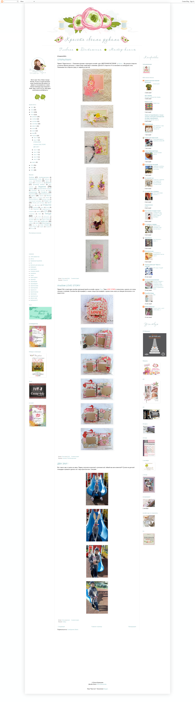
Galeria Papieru (33, 226)
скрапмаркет (34, 283)
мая (33, 133)
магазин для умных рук (37, 265)
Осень (146, 206)
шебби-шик (44, 221)
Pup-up (32, 228)
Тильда (48, 213)
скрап (32, 275)
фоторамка (46, 217)
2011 (32, 170)
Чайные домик (45, 219)
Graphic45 (48, 226)
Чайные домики (33, 221)
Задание (42, 187)
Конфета (44, 192)
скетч (38, 211)
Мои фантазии (149, 251)
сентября (35, 123)
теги (39, 214)
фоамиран (31, 217)
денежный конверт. (39, 184)
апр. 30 (36, 137)
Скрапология (149, 205)
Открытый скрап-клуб (151, 137)
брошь (47, 181)
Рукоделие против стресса (152, 119)
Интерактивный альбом (44, 188)
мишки (47, 197)
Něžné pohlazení (149, 306)
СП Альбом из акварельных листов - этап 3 (159, 254)
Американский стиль (35, 179)
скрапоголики (34, 285)
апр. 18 (36, 152)
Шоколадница (46, 223)
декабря (34, 116)
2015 (32, 112)
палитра (35, 207)
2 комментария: (75, 278)
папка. (42, 207)
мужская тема (45, 199)
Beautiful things (149, 293)
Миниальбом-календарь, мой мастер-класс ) (157, 227)
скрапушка (33, 294)
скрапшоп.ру (34, 296)
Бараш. (31, 181)
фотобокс (38, 217)
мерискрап (33, 269)
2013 (32, 165)
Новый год (47, 201)
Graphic (41, 226)
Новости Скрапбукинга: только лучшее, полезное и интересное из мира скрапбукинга (154, 116)
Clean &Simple (44, 225)
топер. (39, 216)
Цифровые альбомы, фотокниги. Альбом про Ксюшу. (158, 168)
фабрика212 (34, 300)
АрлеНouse (148, 238)
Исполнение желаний (151, 164)
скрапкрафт (33, 281)
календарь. (34, 190)
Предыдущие (132, 626)
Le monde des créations (152, 191)
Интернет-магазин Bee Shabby (153, 97)
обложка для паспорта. (38, 202)
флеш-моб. (46, 216)
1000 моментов (34, 256)
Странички (31, 213)
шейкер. (31, 223)
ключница (42, 190)
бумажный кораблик (36, 261)
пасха (47, 207)
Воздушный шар (39, 182)
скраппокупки (34, 292)
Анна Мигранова (101, 684)
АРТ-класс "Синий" (158, 267)
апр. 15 (36, 154)
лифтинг (41, 195)
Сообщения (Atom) (72, 629)
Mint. (154, 294)
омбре (32, 205)
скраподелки (34, 287)
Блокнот (38, 181)
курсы (33, 195)
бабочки (47, 179)
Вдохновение (149, 124)
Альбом (65, 458)
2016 (32, 110)
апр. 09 (36, 157)
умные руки (33, 298)
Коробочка (32, 194)
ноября (34, 119)
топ (34, 216)
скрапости (33, 290)
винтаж (31, 182)
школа (37, 223)
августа (34, 126)
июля (34, 128)
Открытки (65, 280)
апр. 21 (36, 150)
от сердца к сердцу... (151, 224)
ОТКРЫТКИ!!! (64, 59)
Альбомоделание (71, 458)
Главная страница (96, 626)
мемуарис (33, 267)
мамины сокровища (37, 197)
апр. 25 (36, 140)
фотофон (31, 219)
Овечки (49, 202)
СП (45, 211)
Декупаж (48, 182)
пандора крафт (34, 271)
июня (34, 131)
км (31, 263)
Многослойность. (34, 199)
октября (34, 121)
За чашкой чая (149, 178)
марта (34, 162)
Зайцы (64, 621)
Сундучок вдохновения (152, 280)
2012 (32, 167)
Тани (101, 289)
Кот (38, 193)
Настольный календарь (35, 201)
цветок (38, 219)
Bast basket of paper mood (152, 211)
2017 (32, 107)
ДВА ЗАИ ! (62, 463)
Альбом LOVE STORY (68, 285)
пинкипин (33, 273)
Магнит (49, 195)
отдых (38, 205)
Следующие (61, 626)
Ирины (120, 63)
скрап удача (33, 277)
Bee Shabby (148, 95)
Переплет (36, 209)
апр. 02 (36, 159)
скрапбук (33, 279)
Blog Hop (34, 225)
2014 (32, 114)
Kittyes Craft (148, 101)
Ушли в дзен (156, 83)
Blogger (105, 689)
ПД (29, 209)
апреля (34, 135)
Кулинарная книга (46, 194)
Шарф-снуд (156, 103)
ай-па (32, 259)
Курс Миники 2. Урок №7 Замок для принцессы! (158, 127)
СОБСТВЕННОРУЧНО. (151, 151)
